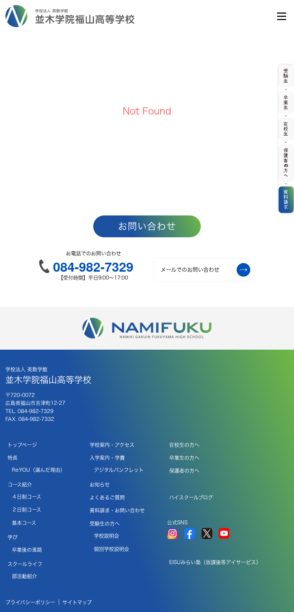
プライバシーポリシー (30, 602)
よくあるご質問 (107, 497)
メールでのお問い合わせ (190, 269)
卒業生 (286, 102)
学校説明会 (106, 535)
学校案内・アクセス (112, 444)
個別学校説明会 (111, 549)
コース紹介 (20, 484)
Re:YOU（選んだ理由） (38, 469)
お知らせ (100, 484)
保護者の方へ (184, 470)
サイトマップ (77, 602)
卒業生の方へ (184, 457)
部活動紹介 (24, 576)
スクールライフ (25, 564)
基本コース (24, 522)
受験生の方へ (105, 523)
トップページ (22, 444)
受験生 (286, 75)
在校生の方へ (184, 444)
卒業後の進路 (27, 549)
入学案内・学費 (107, 457)
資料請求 (286, 199)
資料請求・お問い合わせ (117, 510)
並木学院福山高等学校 (48, 375)
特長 (13, 457)
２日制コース (26, 509)
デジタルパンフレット (119, 469)
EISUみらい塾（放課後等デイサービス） (215, 562)
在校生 (286, 128)
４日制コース (26, 496)
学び (13, 537)
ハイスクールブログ (191, 497)
